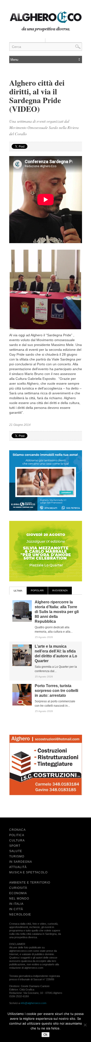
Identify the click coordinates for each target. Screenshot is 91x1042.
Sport (14, 845)
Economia (18, 893)
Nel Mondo (19, 898)
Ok (45, 1034)
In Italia (16, 904)
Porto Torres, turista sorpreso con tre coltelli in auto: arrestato (56, 690)
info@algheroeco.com (33, 1003)
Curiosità (18, 888)
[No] (85, 1024)
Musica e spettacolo (28, 872)
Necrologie (20, 914)
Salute (15, 851)
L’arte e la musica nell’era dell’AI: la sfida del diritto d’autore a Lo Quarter (56, 653)
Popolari (37, 590)
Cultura (17, 840)
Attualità (18, 867)
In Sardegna (20, 861)
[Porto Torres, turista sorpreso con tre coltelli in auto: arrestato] (22, 704)
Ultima (18, 590)
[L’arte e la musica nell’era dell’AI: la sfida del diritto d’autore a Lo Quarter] (22, 665)
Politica (16, 835)
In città (16, 909)
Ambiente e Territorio (29, 882)
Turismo (16, 856)
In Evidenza (60, 590)
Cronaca (17, 830)
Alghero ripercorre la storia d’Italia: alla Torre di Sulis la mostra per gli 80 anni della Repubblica (57, 611)
